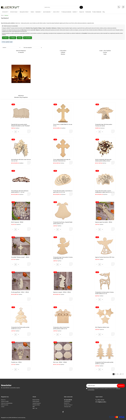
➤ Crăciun (5, 37)
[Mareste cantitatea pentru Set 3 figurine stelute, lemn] (102, 334)
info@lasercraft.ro (101, 402)
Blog (104, 12)
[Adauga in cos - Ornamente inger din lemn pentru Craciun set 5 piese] (113, 131)
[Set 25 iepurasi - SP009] (21, 211)
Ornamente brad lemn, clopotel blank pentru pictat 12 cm (62, 222)
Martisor (63, 54)
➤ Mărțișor (12, 37)
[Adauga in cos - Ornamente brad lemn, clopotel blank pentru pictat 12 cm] (71, 229)
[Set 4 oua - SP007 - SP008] (63, 351)
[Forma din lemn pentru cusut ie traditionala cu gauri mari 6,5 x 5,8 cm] (105, 179)
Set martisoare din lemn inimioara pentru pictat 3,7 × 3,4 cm (19, 191)
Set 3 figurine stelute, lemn (102, 327)
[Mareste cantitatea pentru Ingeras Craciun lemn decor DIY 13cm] (102, 264)
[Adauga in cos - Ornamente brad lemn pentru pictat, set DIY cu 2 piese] (113, 369)
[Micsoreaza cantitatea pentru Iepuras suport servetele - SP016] (96, 229)
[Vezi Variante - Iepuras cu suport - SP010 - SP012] (71, 299)
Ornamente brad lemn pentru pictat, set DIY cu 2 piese (104, 363)
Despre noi (81, 12)
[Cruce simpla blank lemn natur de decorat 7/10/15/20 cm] (63, 148)
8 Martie (63, 52)
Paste (105, 54)
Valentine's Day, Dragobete (21, 97)
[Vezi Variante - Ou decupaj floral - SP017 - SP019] (29, 299)
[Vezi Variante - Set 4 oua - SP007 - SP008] (71, 369)
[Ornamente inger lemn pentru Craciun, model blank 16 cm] (63, 246)
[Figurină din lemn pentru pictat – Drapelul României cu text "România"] (21, 113)
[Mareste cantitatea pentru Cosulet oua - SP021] (18, 369)
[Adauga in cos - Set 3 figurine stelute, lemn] (113, 334)
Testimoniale (88, 12)
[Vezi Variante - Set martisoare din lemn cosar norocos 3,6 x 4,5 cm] (29, 163)
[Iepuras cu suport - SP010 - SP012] (63, 281)
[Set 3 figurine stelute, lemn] (105, 316)
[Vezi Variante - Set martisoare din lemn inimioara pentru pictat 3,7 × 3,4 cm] (29, 194)
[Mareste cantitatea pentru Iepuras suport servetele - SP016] (102, 229)
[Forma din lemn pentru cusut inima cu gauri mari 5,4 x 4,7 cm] (63, 179)
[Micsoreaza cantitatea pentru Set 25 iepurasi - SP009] (12, 229)
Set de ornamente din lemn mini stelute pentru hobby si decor (103, 160)
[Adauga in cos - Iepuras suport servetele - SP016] (113, 229)
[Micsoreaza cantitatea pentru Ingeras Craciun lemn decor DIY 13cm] (96, 264)
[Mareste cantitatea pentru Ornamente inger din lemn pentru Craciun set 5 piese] (102, 131)
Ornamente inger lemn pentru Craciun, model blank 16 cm (63, 258)
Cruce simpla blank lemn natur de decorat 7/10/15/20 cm (61, 160)
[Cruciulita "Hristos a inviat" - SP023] (21, 246)
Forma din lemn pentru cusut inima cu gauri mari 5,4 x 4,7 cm (62, 191)
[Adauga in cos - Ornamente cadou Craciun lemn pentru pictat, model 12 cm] (71, 334)
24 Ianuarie (21, 52)
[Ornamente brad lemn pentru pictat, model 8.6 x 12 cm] (21, 316)
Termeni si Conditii (4, 401)
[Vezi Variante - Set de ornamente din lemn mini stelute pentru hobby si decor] (113, 163)
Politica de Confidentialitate (6, 403)
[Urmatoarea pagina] (123, 374)
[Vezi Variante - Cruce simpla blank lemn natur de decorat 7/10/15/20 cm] (71, 163)
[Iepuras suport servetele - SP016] (105, 211)
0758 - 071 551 (100, 400)
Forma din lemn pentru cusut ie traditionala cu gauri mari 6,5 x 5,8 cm (104, 191)
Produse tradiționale (96, 12)
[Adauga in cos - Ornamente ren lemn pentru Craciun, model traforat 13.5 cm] (113, 299)
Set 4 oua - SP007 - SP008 (60, 362)
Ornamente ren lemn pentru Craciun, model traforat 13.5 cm (104, 293)
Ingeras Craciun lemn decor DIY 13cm (104, 257)
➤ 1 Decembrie (27, 37)
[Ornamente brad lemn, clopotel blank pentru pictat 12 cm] (63, 211)
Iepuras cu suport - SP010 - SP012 (62, 292)
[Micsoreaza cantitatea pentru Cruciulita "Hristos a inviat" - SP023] (12, 264)
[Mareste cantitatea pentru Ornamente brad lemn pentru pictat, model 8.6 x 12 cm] (18, 334)
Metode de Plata (36, 399)
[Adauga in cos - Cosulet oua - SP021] (29, 369)
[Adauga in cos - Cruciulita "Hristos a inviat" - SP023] (29, 264)
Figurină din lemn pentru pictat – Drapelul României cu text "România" (20, 125)
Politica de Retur (36, 401)
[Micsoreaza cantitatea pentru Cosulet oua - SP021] (12, 369)
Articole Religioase (21, 50)
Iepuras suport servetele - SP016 (103, 222)
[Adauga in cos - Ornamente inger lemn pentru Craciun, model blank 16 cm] (71, 264)
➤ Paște (19, 37)
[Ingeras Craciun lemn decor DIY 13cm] (105, 246)
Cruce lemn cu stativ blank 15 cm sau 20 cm (62, 125)
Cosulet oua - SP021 (16, 362)
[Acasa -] (10, 7)
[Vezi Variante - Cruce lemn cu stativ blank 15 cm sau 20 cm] (71, 131)
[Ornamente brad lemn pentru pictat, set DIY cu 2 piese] (105, 351)
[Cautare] (81, 7)
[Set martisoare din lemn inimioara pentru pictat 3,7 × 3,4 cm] (21, 179)
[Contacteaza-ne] (119, 7)
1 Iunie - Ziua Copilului (105, 50)
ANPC (34, 406)
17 (120, 374)
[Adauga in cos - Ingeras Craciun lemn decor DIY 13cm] (113, 264)
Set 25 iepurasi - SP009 (17, 222)
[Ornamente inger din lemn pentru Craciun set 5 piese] (105, 113)
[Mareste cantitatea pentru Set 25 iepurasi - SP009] (18, 229)
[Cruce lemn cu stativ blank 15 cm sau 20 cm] (63, 113)
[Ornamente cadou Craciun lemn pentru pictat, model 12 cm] (63, 316)
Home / (2, 15)
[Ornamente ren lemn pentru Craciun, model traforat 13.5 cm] (105, 281)
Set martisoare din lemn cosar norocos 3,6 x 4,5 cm (21, 160)
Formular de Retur (36, 405)
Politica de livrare (4, 405)
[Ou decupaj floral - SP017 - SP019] (21, 281)
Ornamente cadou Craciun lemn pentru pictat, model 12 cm (61, 328)
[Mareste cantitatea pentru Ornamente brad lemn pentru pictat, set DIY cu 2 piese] (102, 369)
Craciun (105, 52)
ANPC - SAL (35, 408)
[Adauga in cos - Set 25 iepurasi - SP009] (29, 229)
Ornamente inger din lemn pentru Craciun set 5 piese (103, 125)
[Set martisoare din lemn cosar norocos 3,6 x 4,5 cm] (21, 148)
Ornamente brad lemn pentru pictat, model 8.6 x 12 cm (20, 328)
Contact (2, 406)
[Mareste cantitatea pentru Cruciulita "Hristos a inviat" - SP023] (18, 264)
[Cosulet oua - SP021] (21, 351)
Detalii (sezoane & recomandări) (10, 26)
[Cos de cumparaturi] (123, 7)
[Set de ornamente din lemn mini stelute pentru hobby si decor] (105, 148)
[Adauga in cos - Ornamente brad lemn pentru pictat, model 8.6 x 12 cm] (29, 334)
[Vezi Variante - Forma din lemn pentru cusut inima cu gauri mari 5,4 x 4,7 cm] (71, 194)
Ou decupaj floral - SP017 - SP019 (20, 292)
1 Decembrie (63, 50)
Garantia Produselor (37, 403)
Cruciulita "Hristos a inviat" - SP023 (20, 257)
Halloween (21, 95)
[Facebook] (63, 412)
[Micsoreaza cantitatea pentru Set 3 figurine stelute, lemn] (96, 334)
